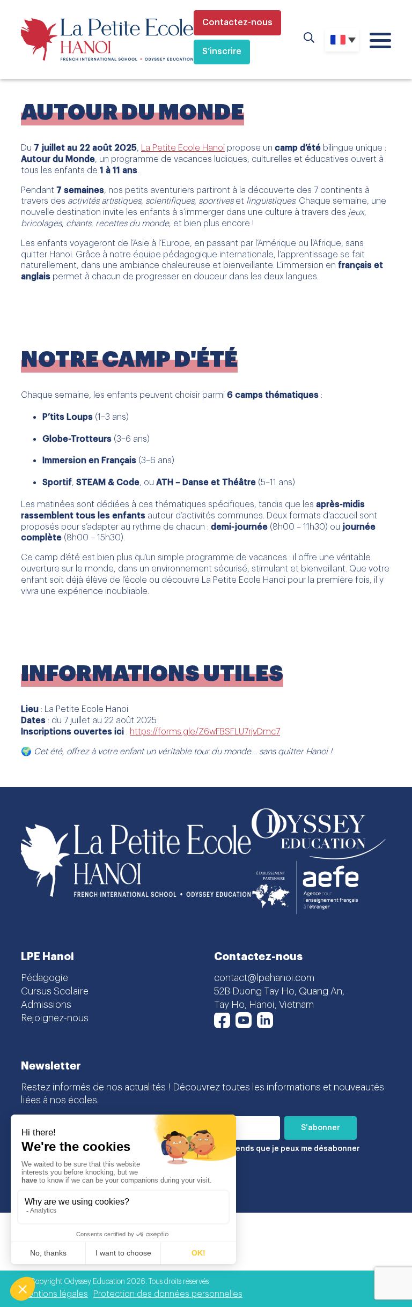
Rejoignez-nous (55, 1018)
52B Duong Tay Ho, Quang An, (279, 991)
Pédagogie (44, 978)
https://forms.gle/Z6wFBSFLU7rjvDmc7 (205, 731)
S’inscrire (221, 51)
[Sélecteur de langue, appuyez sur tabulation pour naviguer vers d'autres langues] (342, 39)
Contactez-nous (237, 22)
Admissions (46, 1004)
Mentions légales (54, 1294)
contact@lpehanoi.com (264, 978)
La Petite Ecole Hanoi (183, 148)
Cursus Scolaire (55, 991)
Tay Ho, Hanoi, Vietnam (264, 1004)
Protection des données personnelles (167, 1294)
